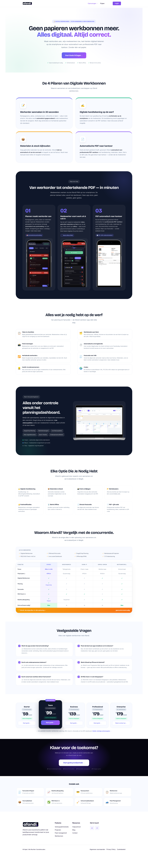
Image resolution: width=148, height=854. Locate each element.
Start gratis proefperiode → (74, 763)
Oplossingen (92, 3)
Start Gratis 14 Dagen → (74, 55)
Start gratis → (27, 723)
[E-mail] (97, 828)
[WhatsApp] (92, 828)
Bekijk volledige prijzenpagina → (101, 731)
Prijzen (102, 3)
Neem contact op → (121, 723)
